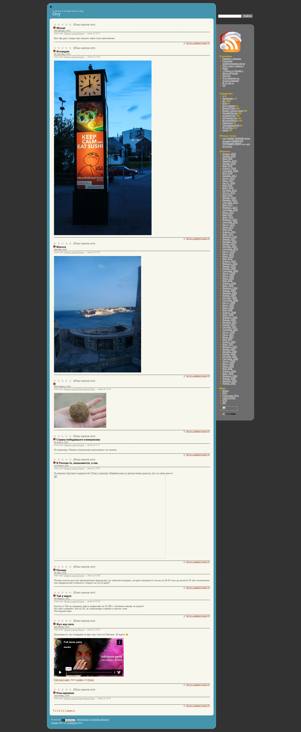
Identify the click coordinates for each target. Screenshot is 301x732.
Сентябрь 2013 (230, 202)
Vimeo (90, 680)
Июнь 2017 (228, 180)
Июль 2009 (228, 276)
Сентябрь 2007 (230, 329)
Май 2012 (227, 215)
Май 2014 (227, 195)
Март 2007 (227, 344)
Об (223, 85)
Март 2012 (227, 217)
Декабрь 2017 (229, 176)
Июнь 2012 (228, 212)
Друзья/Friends (230, 73)
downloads (227, 98)
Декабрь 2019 (229, 161)
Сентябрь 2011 (230, 222)
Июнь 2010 (228, 256)
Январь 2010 (229, 266)
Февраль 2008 (229, 317)
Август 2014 (228, 193)
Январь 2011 (229, 239)
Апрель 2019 (229, 168)
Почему (61, 570)
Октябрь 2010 (229, 246)
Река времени (65, 693)
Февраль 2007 (229, 347)
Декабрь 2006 (229, 351)
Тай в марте (63, 595)
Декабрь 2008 (229, 293)
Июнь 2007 (228, 337)
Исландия (62, 51)
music (230, 138)
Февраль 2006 (229, 376)
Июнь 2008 (228, 307)
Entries (54, 723)
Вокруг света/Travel (74, 33)
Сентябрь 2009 (230, 271)
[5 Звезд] (70, 24)
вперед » (71, 710)
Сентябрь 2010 (230, 249)
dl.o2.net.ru (228, 83)
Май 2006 (227, 369)
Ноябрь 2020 (229, 156)
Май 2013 (227, 205)
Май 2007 (227, 339)
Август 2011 (228, 224)
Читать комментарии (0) (198, 43)
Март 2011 (227, 234)
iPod (224, 103)
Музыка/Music (229, 120)
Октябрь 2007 (229, 327)
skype (247, 138)
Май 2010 (227, 259)
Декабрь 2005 (229, 381)
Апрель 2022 (229, 154)
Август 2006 (228, 361)
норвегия (237, 140)
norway (239, 138)
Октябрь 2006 (229, 356)
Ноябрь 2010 (229, 244)
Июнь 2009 (228, 278)
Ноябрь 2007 (229, 325)
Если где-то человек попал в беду (68, 11)
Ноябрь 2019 (229, 163)
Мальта (61, 246)
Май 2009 (227, 281)
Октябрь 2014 (229, 190)
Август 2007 (228, 332)
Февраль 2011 (229, 237)
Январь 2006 (229, 378)
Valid (229, 398)
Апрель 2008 (229, 312)
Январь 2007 (229, 349)
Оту (57, 14)
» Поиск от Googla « (232, 71)
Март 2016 (227, 188)
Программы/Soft (230, 125)
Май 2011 (227, 229)
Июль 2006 (228, 364)
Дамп (225, 68)
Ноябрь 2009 (229, 268)
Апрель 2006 (229, 371)
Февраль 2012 (229, 220)
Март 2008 (227, 315)
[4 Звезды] (66, 24)
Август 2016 (228, 183)
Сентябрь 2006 (230, 359)
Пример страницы (231, 58)
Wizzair (60, 28)
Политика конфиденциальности (233, 62)
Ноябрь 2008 (229, 295)
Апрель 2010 (229, 261)
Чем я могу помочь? (233, 66)
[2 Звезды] (58, 24)
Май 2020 (227, 158)
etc (224, 101)
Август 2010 (228, 251)
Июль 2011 (228, 227)
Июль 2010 (228, 254)
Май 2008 (227, 310)
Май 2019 (227, 166)
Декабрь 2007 (229, 322)
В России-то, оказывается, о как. (77, 462)
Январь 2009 (229, 290)
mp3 (224, 138)
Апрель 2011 (229, 232)
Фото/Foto (90, 389)
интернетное (229, 115)
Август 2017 (228, 178)
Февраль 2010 (229, 264)
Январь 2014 (229, 198)
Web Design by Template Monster (93, 719)
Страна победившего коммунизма (78, 439)
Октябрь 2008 (229, 298)
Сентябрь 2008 (230, 300)
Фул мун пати (65, 624)
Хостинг (226, 76)
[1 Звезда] (55, 24)
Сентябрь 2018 (230, 171)
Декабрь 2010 (229, 242)
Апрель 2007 (229, 342)
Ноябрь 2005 (229, 383)
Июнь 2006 (228, 366)
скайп (248, 144)
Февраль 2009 (229, 288)
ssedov (79, 680)
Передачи (227, 123)
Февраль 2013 (229, 207)
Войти (225, 391)
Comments (230, 395)
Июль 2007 (228, 334)
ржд (243, 144)
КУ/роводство (229, 118)
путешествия (231, 143)
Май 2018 (227, 173)
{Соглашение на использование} (230, 79)
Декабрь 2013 (229, 200)
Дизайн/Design (230, 113)
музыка (226, 141)
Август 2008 (228, 303)
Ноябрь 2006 (229, 354)
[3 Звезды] (62, 24)
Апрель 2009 (229, 283)
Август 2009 (228, 273)
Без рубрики (228, 106)
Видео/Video (229, 108)
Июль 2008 (228, 305)
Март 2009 (227, 285)
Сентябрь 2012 (230, 210)
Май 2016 (227, 185)
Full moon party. (62, 680)
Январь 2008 (229, 320)
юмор (225, 130)
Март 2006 (227, 373)
